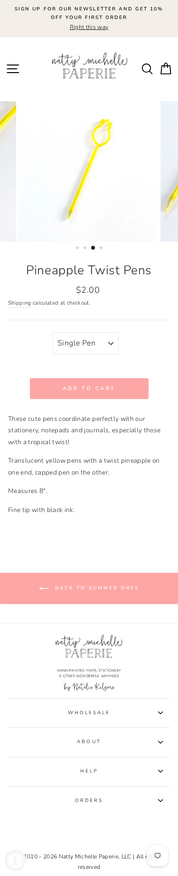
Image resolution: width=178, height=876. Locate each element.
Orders (89, 800)
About (89, 741)
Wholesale (89, 712)
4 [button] (102, 248)
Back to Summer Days (95, 588)
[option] (89, 18)
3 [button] (93, 248)
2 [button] (86, 248)
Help (89, 771)
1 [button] (78, 248)
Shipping (19, 303)
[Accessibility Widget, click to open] (15, 860)
